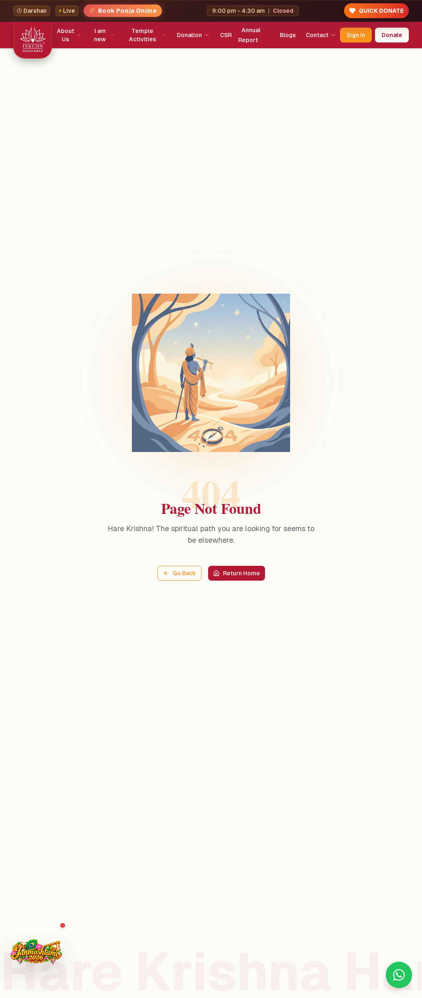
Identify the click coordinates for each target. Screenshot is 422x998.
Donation (189, 35)
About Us (65, 35)
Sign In (356, 35)
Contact (317, 35)
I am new (100, 35)
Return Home (241, 573)
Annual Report (249, 35)
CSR (226, 35)
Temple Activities (142, 35)
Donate (392, 35)
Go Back (184, 573)
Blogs (288, 35)
